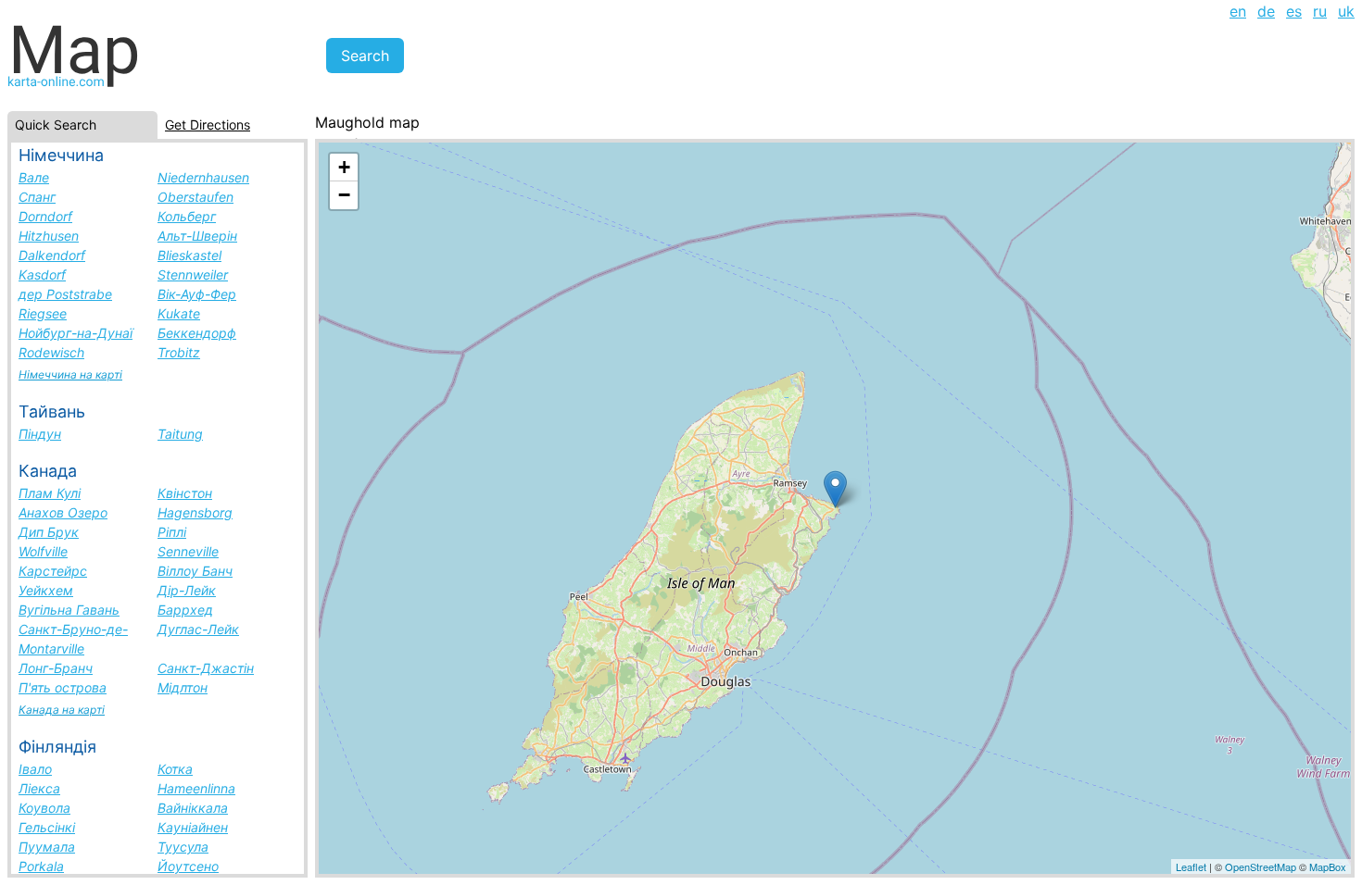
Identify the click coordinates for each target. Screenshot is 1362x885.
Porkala (41, 866)
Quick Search (55, 124)
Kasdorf (42, 274)
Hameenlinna (196, 788)
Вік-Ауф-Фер (197, 294)
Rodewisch (51, 352)
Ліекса (39, 788)
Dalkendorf (52, 255)
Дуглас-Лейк (198, 629)
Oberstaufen (195, 197)
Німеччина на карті (70, 374)
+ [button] (344, 167)
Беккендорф (197, 333)
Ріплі (172, 532)
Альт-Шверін (197, 235)
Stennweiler (193, 274)
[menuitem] (1238, 11)
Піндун (40, 434)
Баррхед (185, 609)
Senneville (188, 551)
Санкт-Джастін (206, 668)
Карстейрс (53, 571)
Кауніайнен (193, 827)
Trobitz (179, 352)
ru (1320, 11)
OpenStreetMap (1260, 866)
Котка (175, 769)
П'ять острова (63, 687)
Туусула (183, 846)
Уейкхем (46, 590)
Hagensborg (195, 512)
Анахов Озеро (63, 512)
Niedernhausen (203, 177)
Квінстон (185, 493)
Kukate (179, 313)
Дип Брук (49, 532)
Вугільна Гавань (69, 609)
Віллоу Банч (195, 571)
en (1238, 11)
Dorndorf (45, 216)
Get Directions (207, 124)
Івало (35, 769)
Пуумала (47, 846)
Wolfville (43, 551)
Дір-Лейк (187, 590)
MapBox (1327, 866)
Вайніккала (193, 808)
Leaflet (1191, 866)
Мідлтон (183, 687)
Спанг (37, 197)
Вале (34, 177)
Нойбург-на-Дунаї (75, 333)
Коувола (44, 808)
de (1266, 11)
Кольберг (187, 216)
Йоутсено (188, 866)
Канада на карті (62, 710)
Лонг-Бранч (56, 668)
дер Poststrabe (65, 294)
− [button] (344, 194)
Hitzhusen (49, 235)
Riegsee (43, 313)
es (1294, 11)
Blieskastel (189, 255)
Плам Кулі (50, 493)
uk (1346, 11)
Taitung (180, 434)
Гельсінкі (47, 827)
